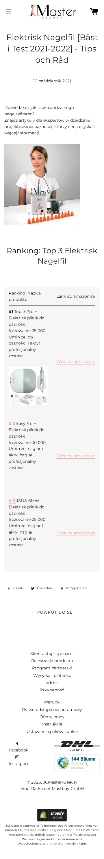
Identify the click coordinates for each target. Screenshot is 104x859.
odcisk (52, 682)
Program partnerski (52, 668)
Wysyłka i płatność (52, 675)
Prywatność (52, 690)
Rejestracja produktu (52, 660)
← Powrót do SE (52, 612)
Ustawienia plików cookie (52, 731)
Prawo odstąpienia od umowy (52, 709)
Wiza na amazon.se (75, 361)
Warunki (52, 702)
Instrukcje (52, 724)
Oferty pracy (52, 716)
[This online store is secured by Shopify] (52, 820)
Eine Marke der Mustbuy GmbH (52, 788)
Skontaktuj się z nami (52, 653)
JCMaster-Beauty (60, 782)
